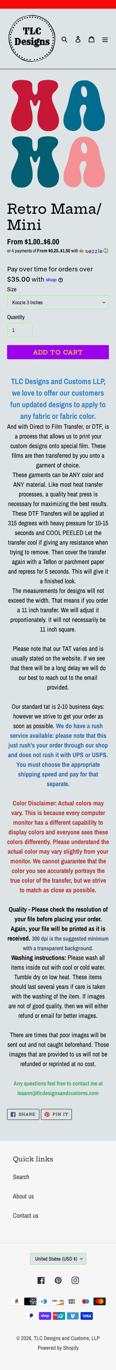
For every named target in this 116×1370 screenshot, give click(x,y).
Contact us (25, 1215)
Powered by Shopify (58, 1347)
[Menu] (105, 39)
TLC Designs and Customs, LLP (67, 1338)
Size (11, 289)
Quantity (15, 317)
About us (23, 1196)
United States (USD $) (56, 1258)
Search (21, 1176)
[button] (58, 250)
